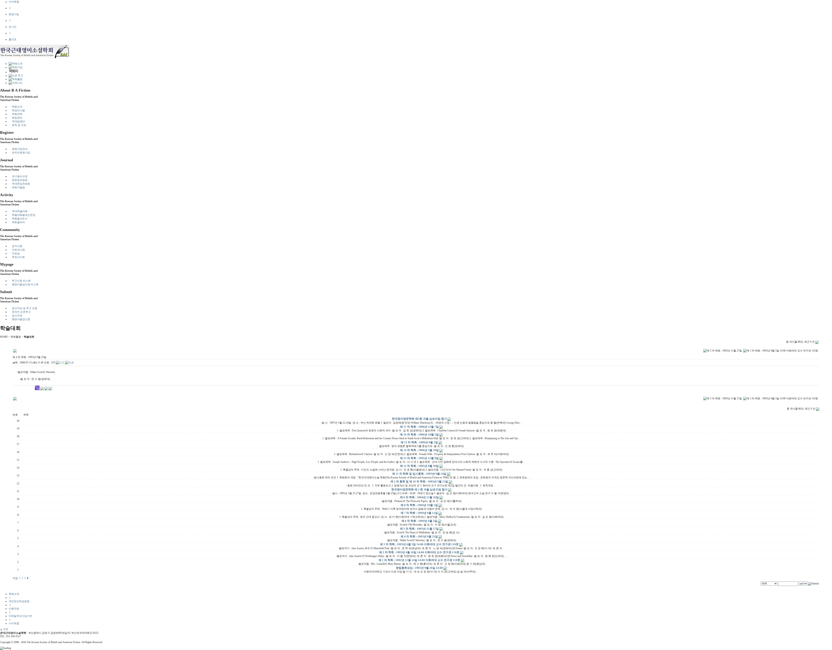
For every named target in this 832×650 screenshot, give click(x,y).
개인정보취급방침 (19, 601)
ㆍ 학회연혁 (15, 114)
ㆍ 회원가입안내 (18, 148)
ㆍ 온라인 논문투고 (20, 311)
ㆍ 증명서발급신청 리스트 (24, 284)
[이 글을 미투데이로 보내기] (37, 389)
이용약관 (14, 608)
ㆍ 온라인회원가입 (19, 152)
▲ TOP (4, 629)
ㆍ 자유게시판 (17, 249)
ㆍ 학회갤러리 (17, 222)
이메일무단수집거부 (20, 616)
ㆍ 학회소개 (15, 106)
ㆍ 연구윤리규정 (18, 176)
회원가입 (14, 14)
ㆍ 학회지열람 (17, 187)
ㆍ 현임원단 (15, 117)
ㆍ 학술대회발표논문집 (22, 214)
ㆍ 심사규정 (15, 315)
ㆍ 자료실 (14, 253)
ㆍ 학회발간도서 (18, 218)
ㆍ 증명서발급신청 (19, 319)
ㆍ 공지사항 (15, 246)
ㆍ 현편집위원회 (18, 180)
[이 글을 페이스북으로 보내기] (46, 389)
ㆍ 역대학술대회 (18, 211)
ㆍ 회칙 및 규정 (17, 125)
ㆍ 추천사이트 (17, 257)
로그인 (12, 26)
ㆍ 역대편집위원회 (19, 183)
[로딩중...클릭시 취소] (416, 648)
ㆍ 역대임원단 (17, 121)
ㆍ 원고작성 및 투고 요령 (23, 308)
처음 (15, 578)
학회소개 (14, 593)
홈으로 (12, 39)
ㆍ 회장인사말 (17, 110)
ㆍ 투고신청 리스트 (20, 280)
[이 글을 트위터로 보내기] (42, 389)
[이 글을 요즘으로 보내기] (50, 389)
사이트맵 (14, 1)
